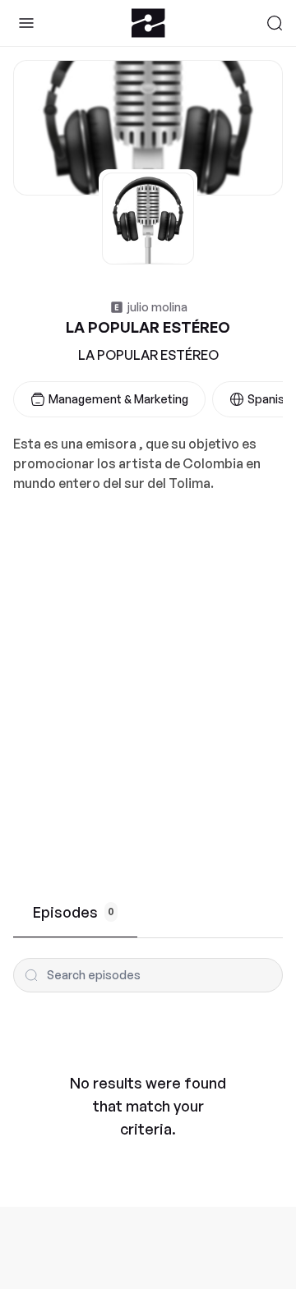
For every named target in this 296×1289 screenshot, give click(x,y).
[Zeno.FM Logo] (148, 23)
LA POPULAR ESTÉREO (148, 355)
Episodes (73, 912)
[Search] (274, 23)
